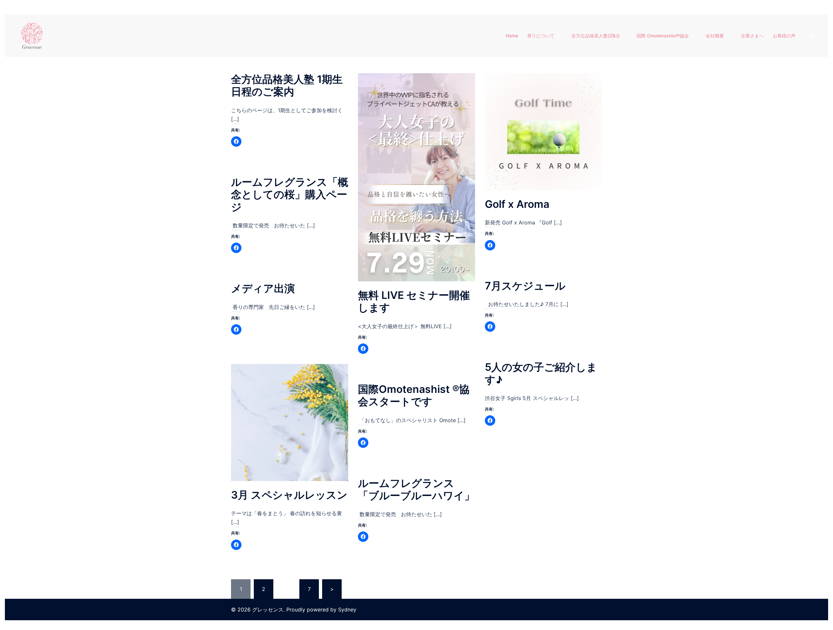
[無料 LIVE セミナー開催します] (416, 176)
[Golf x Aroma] (543, 131)
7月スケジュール (525, 285)
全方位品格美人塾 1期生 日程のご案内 (287, 85)
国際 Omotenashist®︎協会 (662, 35)
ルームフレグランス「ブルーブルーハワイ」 (416, 489)
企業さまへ (752, 35)
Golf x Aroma (517, 204)
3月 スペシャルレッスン (289, 495)
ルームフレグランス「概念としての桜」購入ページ (289, 194)
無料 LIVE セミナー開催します (414, 301)
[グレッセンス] (32, 35)
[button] (812, 35)
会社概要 (715, 35)
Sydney (347, 609)
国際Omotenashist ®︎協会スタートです (414, 395)
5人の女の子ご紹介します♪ (541, 373)
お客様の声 (784, 35)
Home (512, 35)
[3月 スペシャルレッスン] (289, 422)
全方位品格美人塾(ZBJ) (595, 35)
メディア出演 (263, 288)
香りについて (540, 35)
